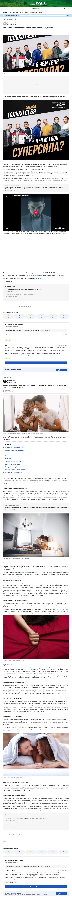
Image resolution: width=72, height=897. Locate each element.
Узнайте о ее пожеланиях (12, 453)
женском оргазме (17, 576)
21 (8, 853)
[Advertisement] (36, 84)
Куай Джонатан (62, 590)
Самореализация (34, 12)
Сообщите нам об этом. (25, 306)
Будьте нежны (9, 458)
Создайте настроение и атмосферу (14, 447)
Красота (26, 12)
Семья (5, 12)
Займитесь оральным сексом (13, 461)
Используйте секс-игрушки (12, 464)
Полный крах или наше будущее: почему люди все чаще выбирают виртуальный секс (36, 507)
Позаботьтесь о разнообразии (13, 472)
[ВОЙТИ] (68, 8)
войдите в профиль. (45, 330)
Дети (11, 12)
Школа (40, 12)
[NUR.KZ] (36, 9)
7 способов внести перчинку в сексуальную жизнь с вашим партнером (25, 818)
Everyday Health (18, 709)
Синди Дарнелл (27, 574)
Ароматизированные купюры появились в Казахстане (21, 294)
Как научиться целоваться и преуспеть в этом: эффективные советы (25, 822)
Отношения (15, 12)
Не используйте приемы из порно (14, 455)
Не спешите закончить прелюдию (14, 450)
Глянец (21, 12)
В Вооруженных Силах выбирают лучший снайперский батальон (24, 289)
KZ (64, 8)
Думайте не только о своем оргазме (15, 469)
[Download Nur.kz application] (36, 3)
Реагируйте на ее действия (12, 467)
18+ (4, 841)
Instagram (62, 369)
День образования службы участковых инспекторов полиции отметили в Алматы (34, 188)
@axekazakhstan (39, 278)
